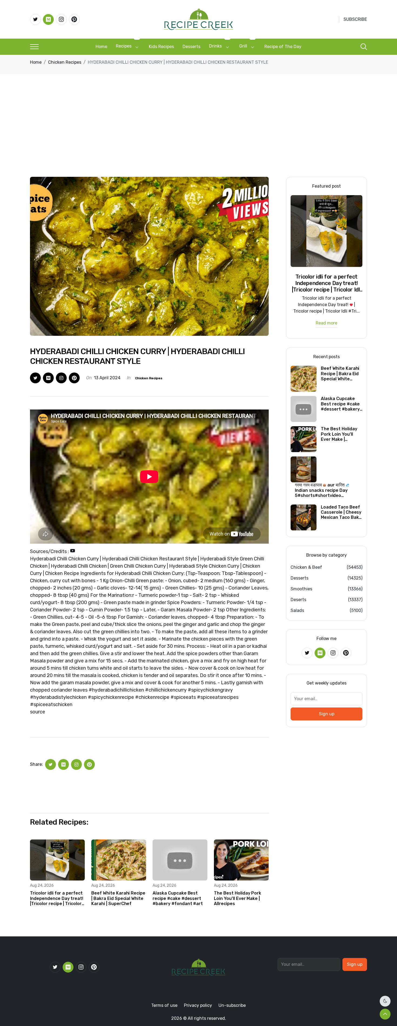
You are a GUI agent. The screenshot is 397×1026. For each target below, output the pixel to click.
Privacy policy (198, 1005)
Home (101, 46)
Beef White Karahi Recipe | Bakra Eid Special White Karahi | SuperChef (118, 898)
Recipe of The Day (282, 46)
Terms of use (164, 1005)
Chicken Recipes (64, 62)
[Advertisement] (198, 136)
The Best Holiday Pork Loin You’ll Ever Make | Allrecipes (237, 898)
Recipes (124, 46)
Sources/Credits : (50, 551)
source (37, 712)
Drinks (215, 46)
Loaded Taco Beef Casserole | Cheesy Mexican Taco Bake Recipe (341, 512)
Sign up (326, 713)
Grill (243, 46)
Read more (326, 323)
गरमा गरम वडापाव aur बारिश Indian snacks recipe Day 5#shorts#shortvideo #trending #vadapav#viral (323, 490)
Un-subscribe (232, 1005)
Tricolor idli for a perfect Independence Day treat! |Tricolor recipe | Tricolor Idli (56, 898)
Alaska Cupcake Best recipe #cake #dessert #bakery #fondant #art (178, 898)
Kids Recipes (161, 46)
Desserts (191, 46)
